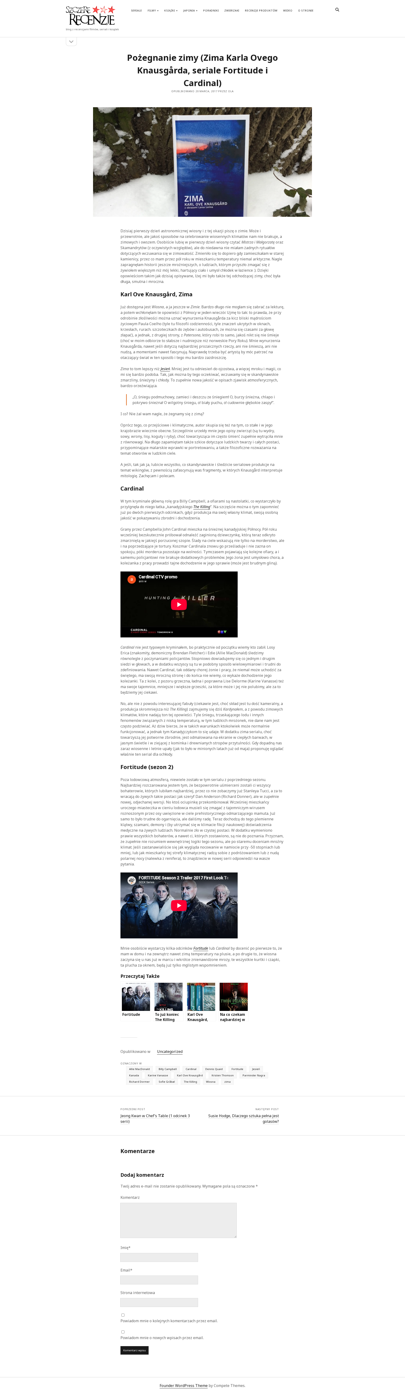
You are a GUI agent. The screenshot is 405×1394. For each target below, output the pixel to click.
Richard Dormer (139, 1081)
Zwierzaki (231, 10)
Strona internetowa (137, 1292)
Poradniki (211, 10)
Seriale (136, 10)
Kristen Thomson (223, 1075)
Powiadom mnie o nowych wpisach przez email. (162, 1337)
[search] (337, 10)
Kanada (134, 1075)
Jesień (256, 1069)
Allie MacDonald (139, 1069)
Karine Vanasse (158, 1075)
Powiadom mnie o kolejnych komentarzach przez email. (169, 1320)
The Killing (190, 1081)
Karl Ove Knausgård (190, 1075)
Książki (169, 10)
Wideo (287, 10)
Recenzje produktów (261, 10)
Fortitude (237, 1069)
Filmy (152, 10)
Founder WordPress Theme (184, 1385)
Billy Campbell (168, 1069)
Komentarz (130, 1197)
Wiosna (210, 1081)
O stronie (306, 10)
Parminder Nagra (254, 1075)
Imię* (125, 1247)
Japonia (189, 10)
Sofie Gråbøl (167, 1081)
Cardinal (191, 1069)
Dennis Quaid (214, 1069)
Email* (126, 1270)
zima (227, 1081)
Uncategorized (170, 1051)
